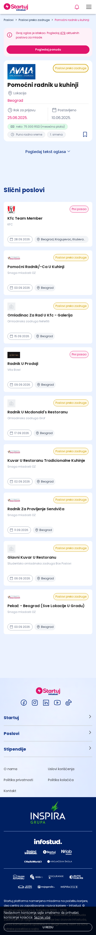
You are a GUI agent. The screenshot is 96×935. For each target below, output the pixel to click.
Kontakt (10, 791)
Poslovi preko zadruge (34, 20)
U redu (48, 927)
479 (62, 33)
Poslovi (9, 20)
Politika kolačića (61, 780)
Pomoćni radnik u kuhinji (72, 20)
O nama (10, 769)
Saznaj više (42, 917)
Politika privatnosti (18, 780)
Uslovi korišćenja (61, 769)
